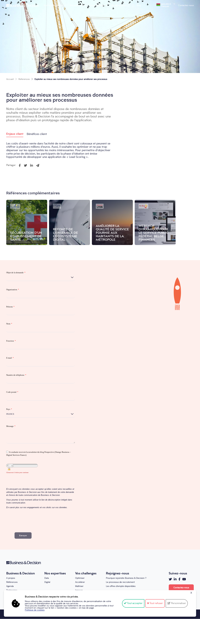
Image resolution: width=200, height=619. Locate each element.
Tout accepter (134, 603)
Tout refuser (156, 603)
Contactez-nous (186, 5)
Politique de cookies (35, 610)
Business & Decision (53, 5)
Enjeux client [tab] (14, 134)
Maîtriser (79, 586)
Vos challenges (97, 5)
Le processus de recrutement (120, 582)
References (24, 79)
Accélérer (80, 582)
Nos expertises (77, 5)
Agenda (10, 586)
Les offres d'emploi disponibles (120, 586)
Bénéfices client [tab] (37, 134)
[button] (20, 165)
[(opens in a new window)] (170, 579)
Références (12, 582)
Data (46, 578)
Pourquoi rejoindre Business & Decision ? (126, 578)
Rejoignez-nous (118, 5)
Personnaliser (178, 603)
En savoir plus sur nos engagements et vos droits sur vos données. (37, 507)
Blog (139, 5)
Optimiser (80, 578)
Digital (47, 582)
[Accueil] (22, 5)
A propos (10, 578)
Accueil (10, 79)
